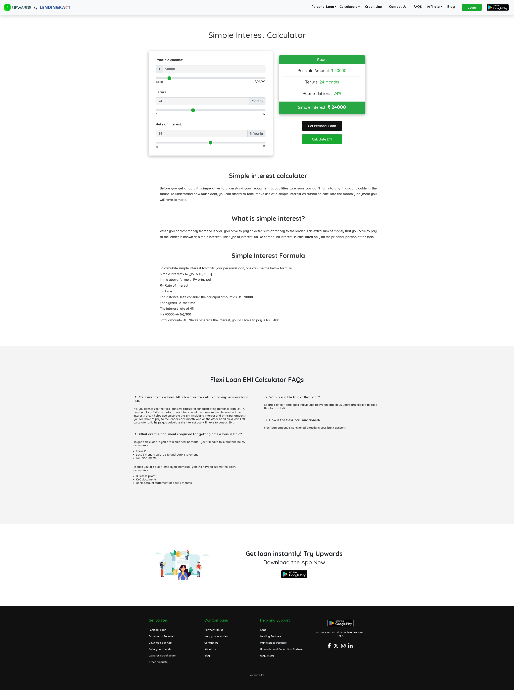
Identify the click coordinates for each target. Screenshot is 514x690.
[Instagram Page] (344, 647)
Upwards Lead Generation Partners (281, 649)
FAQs (263, 629)
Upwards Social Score (162, 655)
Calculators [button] (348, 7)
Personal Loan (322, 7)
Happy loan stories (216, 636)
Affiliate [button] (433, 7)
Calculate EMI (322, 139)
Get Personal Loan (322, 126)
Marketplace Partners (273, 642)
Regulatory (267, 655)
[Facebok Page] (330, 647)
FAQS (418, 7)
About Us (210, 649)
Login (472, 7)
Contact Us (397, 7)
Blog (451, 7)
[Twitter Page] (336, 647)
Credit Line (373, 7)
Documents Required (161, 636)
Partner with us (213, 629)
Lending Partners (270, 636)
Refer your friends (160, 649)
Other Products (158, 662)
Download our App (160, 642)
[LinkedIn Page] (351, 647)
